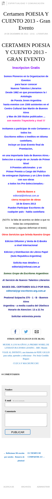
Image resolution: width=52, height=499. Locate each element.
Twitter (26, 331)
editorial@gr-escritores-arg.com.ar (26, 291)
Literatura (42, 34)
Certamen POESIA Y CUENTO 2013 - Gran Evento (26, 21)
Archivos (26, 487)
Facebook (15, 331)
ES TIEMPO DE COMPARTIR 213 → (36, 455)
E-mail (15, 400)
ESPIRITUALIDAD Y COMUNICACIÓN (26, 3)
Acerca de (8, 487)
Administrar (43, 487)
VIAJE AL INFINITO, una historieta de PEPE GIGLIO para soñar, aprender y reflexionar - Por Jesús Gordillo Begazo (26, 355)
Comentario (10, 411)
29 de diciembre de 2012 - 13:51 (19, 34)
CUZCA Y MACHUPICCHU (26, 363)
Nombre (8, 389)
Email (36, 331)
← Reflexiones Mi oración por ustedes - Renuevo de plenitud (14, 457)
